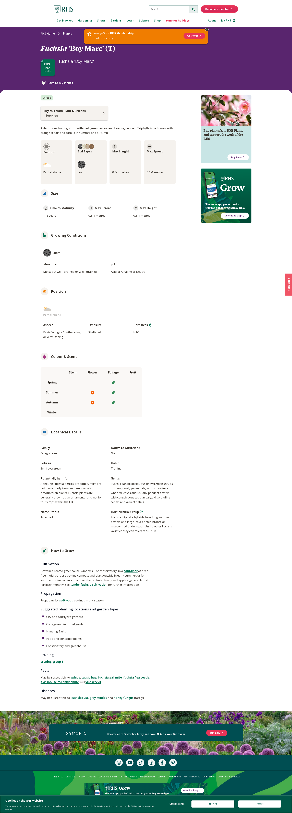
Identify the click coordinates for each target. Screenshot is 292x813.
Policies (123, 776)
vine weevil (93, 682)
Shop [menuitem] (157, 20)
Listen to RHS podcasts (229, 776)
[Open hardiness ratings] (150, 325)
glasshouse (49, 682)
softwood (66, 600)
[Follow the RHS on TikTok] (140, 762)
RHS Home (48, 33)
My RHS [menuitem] (226, 20)
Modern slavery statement (142, 776)
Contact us (71, 776)
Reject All (213, 804)
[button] (288, 285)
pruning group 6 (52, 662)
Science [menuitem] (144, 20)
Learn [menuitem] (130, 20)
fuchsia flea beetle (136, 677)
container (131, 571)
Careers (161, 776)
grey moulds (98, 698)
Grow (232, 187)
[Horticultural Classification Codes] (141, 511)
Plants (67, 33)
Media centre (209, 776)
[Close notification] (207, 29)
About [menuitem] (212, 20)
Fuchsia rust (79, 698)
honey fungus (123, 698)
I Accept (259, 804)
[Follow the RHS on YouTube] (129, 762)
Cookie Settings (176, 804)
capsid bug (89, 677)
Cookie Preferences (108, 776)
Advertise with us (192, 776)
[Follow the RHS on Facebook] (162, 762)
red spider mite (68, 682)
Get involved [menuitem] (65, 20)
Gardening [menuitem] (85, 20)
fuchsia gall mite (110, 677)
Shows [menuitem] (101, 20)
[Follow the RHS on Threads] (151, 762)
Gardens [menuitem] (116, 20)
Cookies (92, 776)
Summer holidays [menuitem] (178, 20)
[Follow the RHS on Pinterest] (173, 762)
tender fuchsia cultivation (88, 585)
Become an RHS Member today (146, 734)
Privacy (82, 776)
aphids (75, 677)
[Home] (64, 9)
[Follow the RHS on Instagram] (119, 762)
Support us (58, 776)
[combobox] (169, 9)
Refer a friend (174, 776)
